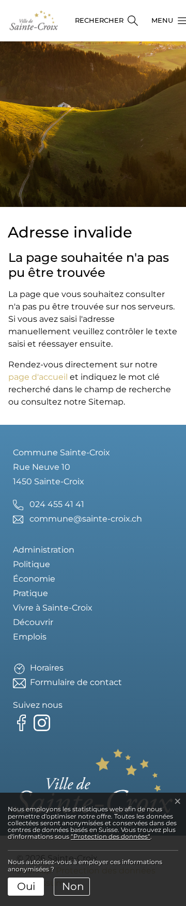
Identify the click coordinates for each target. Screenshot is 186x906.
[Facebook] (23, 722)
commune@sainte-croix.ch (85, 519)
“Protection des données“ (110, 836)
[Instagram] (44, 722)
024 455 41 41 (56, 504)
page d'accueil (38, 377)
